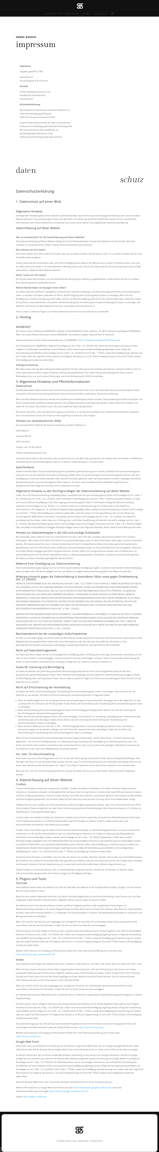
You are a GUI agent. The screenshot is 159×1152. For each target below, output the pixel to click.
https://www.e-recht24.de (35, 1096)
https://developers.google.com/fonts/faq (93, 1087)
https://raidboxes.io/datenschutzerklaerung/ (99, 340)
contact (100, 14)
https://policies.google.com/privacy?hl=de (35, 954)
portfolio (54, 14)
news (87, 14)
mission (72, 14)
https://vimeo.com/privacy (91, 1027)
